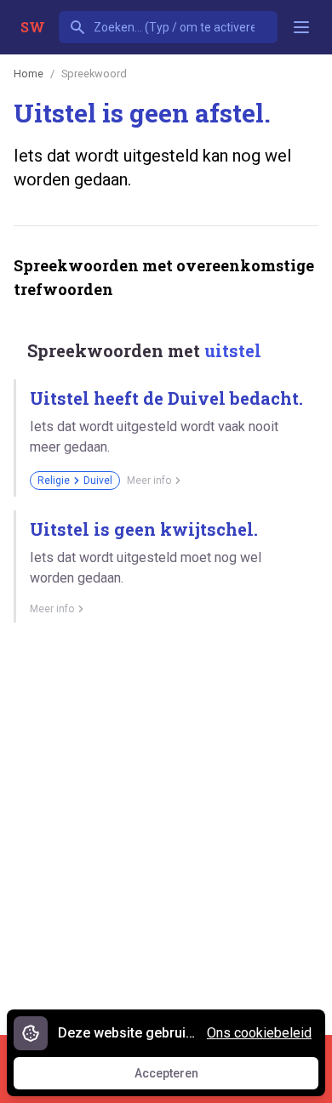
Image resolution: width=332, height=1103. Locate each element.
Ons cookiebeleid (259, 1033)
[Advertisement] (166, 822)
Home (28, 73)
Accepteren (182, 1077)
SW (32, 27)
